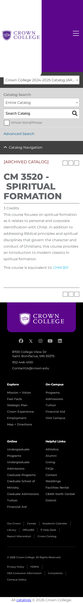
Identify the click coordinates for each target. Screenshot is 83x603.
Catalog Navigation (25, 147)
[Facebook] (21, 341)
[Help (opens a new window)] (76, 163)
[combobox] (41, 80)
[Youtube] (50, 341)
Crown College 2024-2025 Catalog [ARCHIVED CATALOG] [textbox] (42, 80)
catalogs (23, 600)
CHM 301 (60, 267)
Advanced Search (19, 134)
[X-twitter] (30, 341)
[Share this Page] (65, 163)
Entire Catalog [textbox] (18, 102)
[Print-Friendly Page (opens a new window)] (70, 163)
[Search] (74, 113)
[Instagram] (40, 341)
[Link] (20, 35)
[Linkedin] (60, 341)
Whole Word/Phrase (26, 123)
